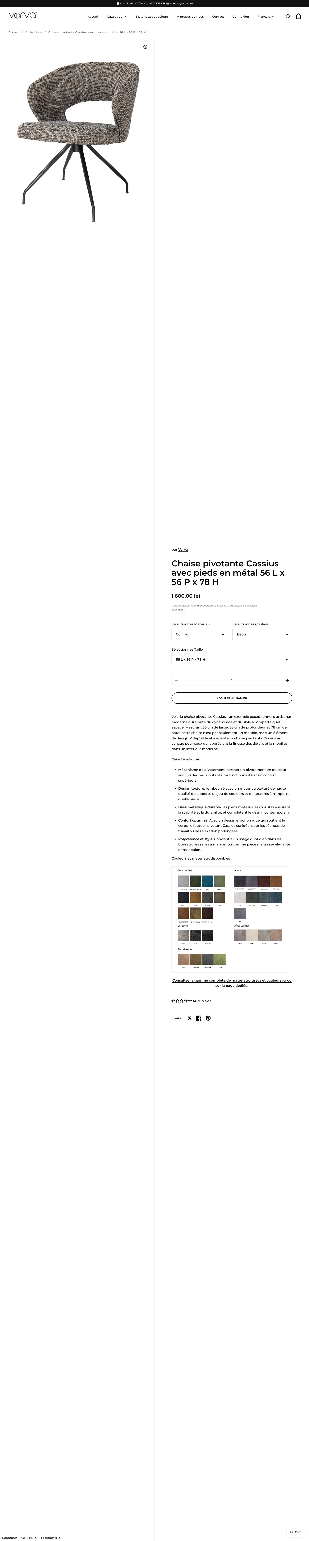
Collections (33, 32)
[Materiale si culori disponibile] (230, 919)
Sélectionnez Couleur (250, 624)
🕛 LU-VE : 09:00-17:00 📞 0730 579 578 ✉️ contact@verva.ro (154, 3)
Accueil (13, 32)
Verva (183, 549)
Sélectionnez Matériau (191, 624)
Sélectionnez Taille (187, 649)
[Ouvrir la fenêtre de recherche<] (288, 16)
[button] (287, 680)
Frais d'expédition (202, 605)
